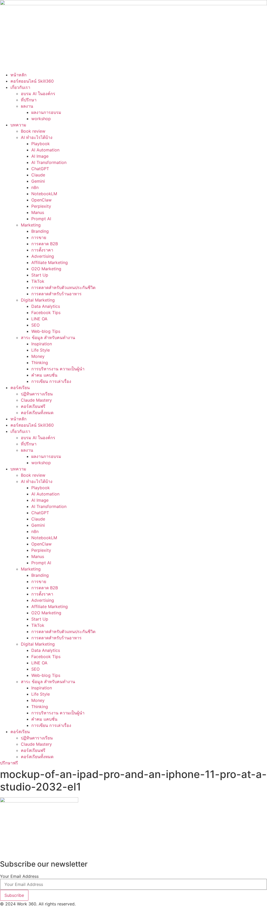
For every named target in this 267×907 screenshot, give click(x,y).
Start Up (39, 275)
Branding (40, 231)
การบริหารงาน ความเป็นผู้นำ (57, 368)
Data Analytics (45, 306)
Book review (33, 131)
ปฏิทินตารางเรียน (37, 393)
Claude (38, 174)
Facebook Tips (45, 312)
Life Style (40, 350)
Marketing (31, 225)
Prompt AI (41, 218)
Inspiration (41, 343)
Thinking (39, 362)
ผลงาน (27, 106)
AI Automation (45, 149)
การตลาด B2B (44, 243)
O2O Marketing (46, 268)
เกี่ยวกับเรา (20, 87)
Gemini (38, 181)
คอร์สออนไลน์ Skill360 (32, 81)
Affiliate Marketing (49, 262)
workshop (41, 118)
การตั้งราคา (42, 250)
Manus (37, 212)
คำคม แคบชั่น (44, 375)
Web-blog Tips (45, 331)
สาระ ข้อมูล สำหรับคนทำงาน (48, 337)
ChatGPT (40, 168)
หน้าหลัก (18, 74)
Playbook (40, 143)
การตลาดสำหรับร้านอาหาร (56, 293)
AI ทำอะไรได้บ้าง (36, 137)
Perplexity (41, 206)
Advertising (42, 256)
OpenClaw (41, 200)
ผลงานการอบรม (46, 112)
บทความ (18, 124)
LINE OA (39, 318)
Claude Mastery (36, 400)
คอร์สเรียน (20, 387)
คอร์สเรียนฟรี (33, 406)
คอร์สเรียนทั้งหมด (37, 412)
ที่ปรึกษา (29, 99)
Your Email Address (19, 876)
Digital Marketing (38, 300)
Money (38, 356)
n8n (35, 187)
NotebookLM (44, 193)
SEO (35, 325)
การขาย (38, 237)
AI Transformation (48, 162)
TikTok (37, 281)
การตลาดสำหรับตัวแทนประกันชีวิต (63, 287)
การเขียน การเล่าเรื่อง (51, 381)
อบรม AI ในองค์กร (38, 93)
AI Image (39, 156)
